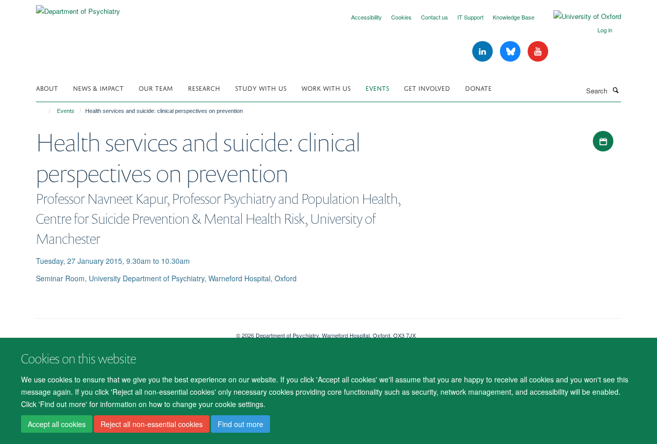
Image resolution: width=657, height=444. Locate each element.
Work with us (326, 87)
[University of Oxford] (579, 16)
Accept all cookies (57, 424)
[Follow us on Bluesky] (511, 51)
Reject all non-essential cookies (152, 424)
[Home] (45, 111)
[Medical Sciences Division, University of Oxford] (128, 331)
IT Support (470, 17)
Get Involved (427, 87)
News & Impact (98, 87)
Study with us (260, 87)
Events (377, 87)
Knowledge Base (513, 17)
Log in (604, 30)
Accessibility (366, 17)
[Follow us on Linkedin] (483, 51)
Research (204, 87)
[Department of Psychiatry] (78, 7)
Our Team (156, 87)
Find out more (240, 424)
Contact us (434, 17)
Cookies (401, 17)
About (47, 87)
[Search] (615, 89)
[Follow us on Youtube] (538, 51)
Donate (478, 87)
